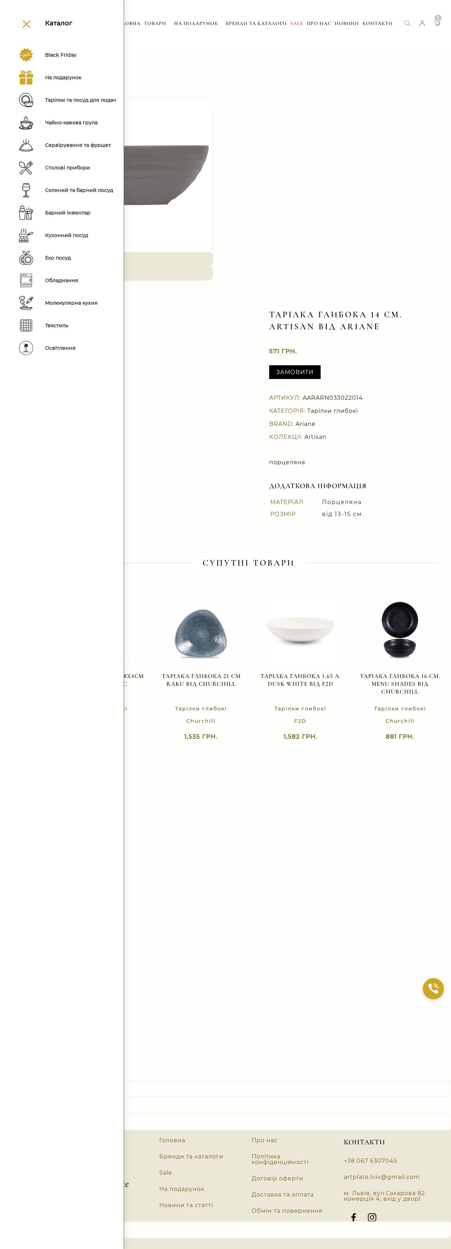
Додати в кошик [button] (293, 739)
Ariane (306, 424)
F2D (300, 721)
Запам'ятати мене (36, 1143)
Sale (296, 23)
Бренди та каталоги (256, 23)
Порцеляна (342, 502)
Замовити (295, 372)
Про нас (319, 23)
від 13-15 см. (343, 514)
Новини (347, 23)
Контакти (378, 23)
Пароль (14, 1106)
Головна (127, 23)
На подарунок (196, 23)
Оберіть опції (194, 739)
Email (11, 1214)
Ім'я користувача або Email (46, 1073)
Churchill (201, 721)
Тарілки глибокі (332, 411)
